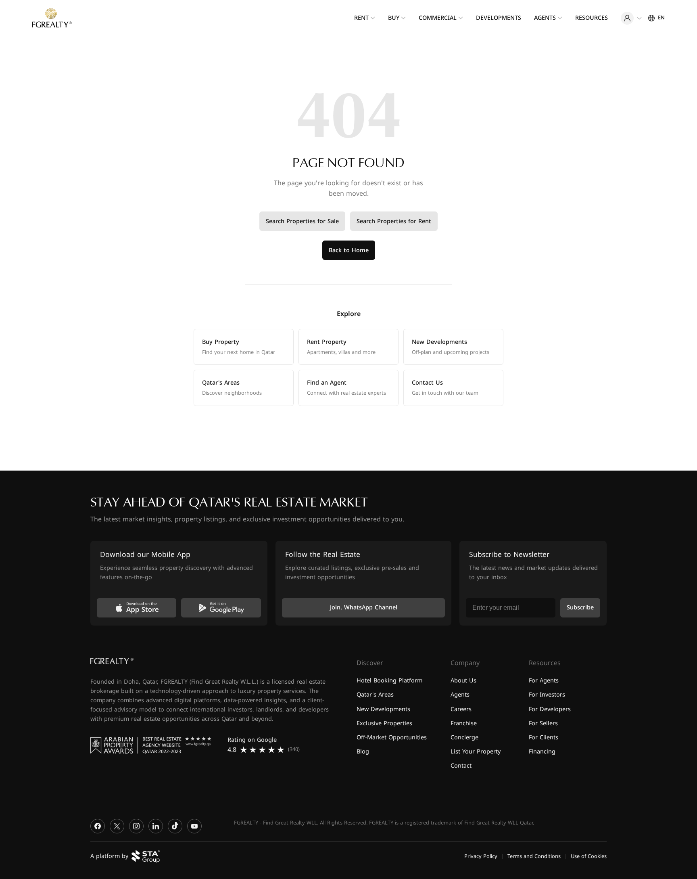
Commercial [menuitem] (438, 18)
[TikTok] (175, 826)
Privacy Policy (480, 856)
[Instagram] (136, 826)
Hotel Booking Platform (389, 680)
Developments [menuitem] (498, 18)
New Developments (383, 709)
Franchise (464, 723)
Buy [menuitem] (393, 18)
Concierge (464, 737)
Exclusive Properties (384, 723)
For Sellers (543, 723)
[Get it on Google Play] (221, 607)
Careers (461, 709)
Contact (461, 765)
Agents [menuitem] (545, 18)
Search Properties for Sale (302, 221)
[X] (117, 826)
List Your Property (476, 751)
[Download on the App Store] (136, 607)
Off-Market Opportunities (392, 737)
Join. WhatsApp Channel (363, 607)
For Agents (544, 680)
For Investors (547, 694)
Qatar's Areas (375, 694)
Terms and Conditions (534, 856)
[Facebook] (97, 826)
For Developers (550, 709)
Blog (363, 751)
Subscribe (580, 607)
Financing (542, 751)
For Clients (543, 737)
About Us (463, 680)
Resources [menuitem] (591, 18)
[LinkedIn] (155, 826)
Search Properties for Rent (394, 221)
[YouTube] (194, 826)
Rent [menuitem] (361, 18)
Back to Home (349, 250)
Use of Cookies (589, 856)
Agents (460, 694)
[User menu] (631, 18)
